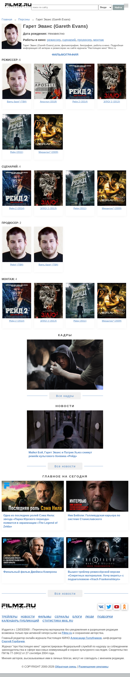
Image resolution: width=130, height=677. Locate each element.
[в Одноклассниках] (124, 607)
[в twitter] (109, 607)
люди (89, 616)
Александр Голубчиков (86, 638)
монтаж (98, 40)
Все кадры (65, 396)
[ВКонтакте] (101, 607)
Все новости (65, 466)
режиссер (54, 40)
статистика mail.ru (57, 620)
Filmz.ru (67, 633)
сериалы (62, 616)
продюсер (84, 40)
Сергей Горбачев (13, 641)
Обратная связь (66, 666)
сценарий (69, 40)
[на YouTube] (117, 607)
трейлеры (9, 616)
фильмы (44, 616)
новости (28, 616)
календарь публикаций (20, 620)
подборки (105, 616)
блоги (77, 616)
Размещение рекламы (94, 666)
